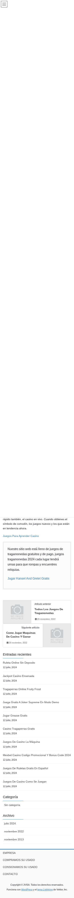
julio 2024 (10, 823)
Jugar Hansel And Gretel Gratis (28, 578)
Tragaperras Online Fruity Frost (22, 689)
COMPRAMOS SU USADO (19, 859)
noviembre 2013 (14, 839)
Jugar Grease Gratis (15, 715)
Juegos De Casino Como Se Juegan (24, 781)
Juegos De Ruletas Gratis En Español (25, 768)
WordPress (27, 889)
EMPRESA (9, 852)
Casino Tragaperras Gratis (19, 728)
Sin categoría (12, 804)
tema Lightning (45, 889)
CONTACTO (10, 874)
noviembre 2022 (14, 831)
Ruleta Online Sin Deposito (19, 662)
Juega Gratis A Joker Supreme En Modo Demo (31, 702)
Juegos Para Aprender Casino (21, 535)
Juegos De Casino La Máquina (21, 741)
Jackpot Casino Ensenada (18, 675)
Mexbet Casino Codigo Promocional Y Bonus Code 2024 (37, 755)
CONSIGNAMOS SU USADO (20, 867)
